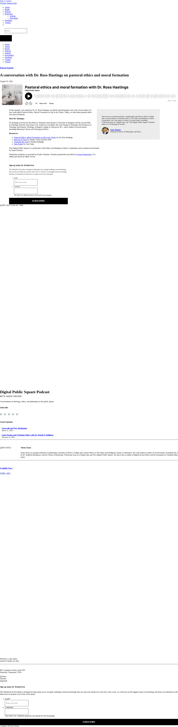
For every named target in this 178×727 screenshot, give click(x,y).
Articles (13, 16)
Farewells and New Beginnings (14, 428)
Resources (9, 14)
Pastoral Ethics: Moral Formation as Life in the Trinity (35, 137)
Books (7, 9)
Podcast (8, 12)
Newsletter (14, 18)
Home (7, 44)
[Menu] (6, 38)
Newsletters (9, 55)
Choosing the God (21, 142)
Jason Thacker (115, 130)
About (7, 7)
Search (7, 62)
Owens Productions (84, 154)
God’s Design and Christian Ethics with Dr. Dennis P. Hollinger (28, 435)
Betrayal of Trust (20, 140)
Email (16, 178)
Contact (8, 23)
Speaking (8, 20)
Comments (17, 186)
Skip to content (6, 1)
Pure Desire (18, 144)
